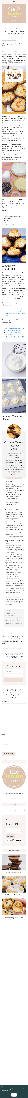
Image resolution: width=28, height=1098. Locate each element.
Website (5, 744)
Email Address (13, 825)
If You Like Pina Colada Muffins (14, 309)
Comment (5, 701)
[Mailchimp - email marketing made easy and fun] (14, 841)
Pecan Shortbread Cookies (12, 330)
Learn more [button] (4, 1090)
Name (4, 725)
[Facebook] (15, 798)
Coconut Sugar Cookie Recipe (13, 311)
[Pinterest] (13, 798)
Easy (16, 653)
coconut (12, 654)
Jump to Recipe (9, 38)
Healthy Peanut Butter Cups (14, 872)
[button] (14, 2)
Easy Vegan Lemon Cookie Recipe (14, 328)
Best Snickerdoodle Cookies (13, 326)
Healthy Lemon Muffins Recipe (14, 895)
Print (14, 478)
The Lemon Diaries (14, 13)
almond (6, 654)
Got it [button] (14, 1095)
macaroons (14, 657)
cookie (10, 60)
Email (4, 734)
